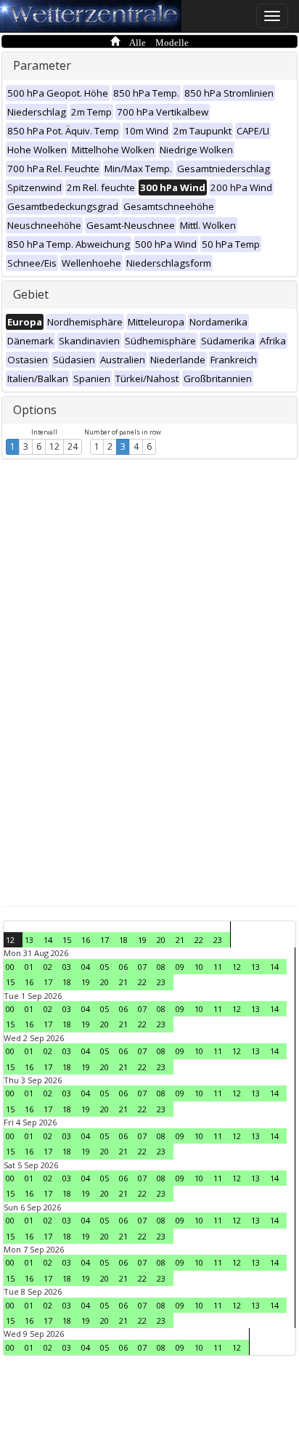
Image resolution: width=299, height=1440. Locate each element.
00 (10, 966)
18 (123, 939)
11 (217, 966)
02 (48, 966)
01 (29, 966)
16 (85, 939)
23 (217, 939)
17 (104, 939)
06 (123, 966)
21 (180, 939)
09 (180, 966)
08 (161, 966)
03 (66, 966)
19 (142, 939)
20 (161, 939)
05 (104, 966)
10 (198, 966)
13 (29, 939)
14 (48, 939)
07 (142, 966)
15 (66, 939)
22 (198, 939)
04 (85, 966)
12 (54, 446)
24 (72, 446)
